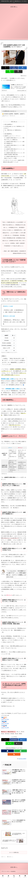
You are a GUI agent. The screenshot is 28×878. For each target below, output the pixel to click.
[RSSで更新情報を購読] (14, 754)
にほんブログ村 (5, 719)
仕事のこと (5, 731)
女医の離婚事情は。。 (9, 133)
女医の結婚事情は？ (8, 124)
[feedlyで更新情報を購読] (20, 750)
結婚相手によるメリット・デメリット (12, 135)
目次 (12, 121)
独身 (3, 733)
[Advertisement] (14, 25)
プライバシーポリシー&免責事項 (8, 871)
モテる (19, 731)
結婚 (17, 733)
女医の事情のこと (12, 731)
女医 (23, 731)
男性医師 (8, 733)
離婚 (21, 733)
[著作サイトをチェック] (7, 750)
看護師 (13, 733)
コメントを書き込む (14, 852)
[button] (18, 71)
